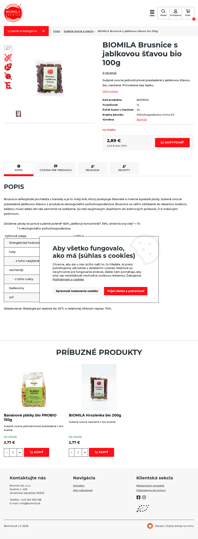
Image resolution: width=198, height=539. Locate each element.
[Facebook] (138, 497)
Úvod (56, 31)
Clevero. (160, 526)
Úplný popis (110, 91)
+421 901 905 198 (30, 499)
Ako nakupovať (83, 490)
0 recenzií (109, 73)
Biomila (142, 119)
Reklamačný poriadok (150, 485)
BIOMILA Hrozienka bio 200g (95, 415)
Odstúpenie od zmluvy (151, 490)
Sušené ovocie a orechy (79, 31)
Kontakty (78, 485)
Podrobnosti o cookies (68, 279)
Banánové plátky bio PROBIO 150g (30, 417)
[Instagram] (144, 497)
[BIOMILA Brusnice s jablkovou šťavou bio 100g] (50, 71)
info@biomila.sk (30, 503)
